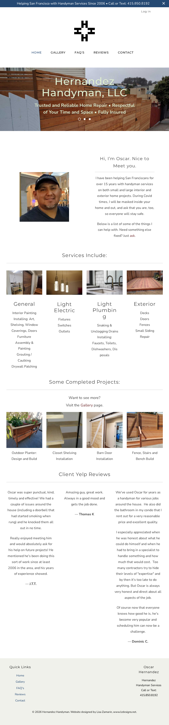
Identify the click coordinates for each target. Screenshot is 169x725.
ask (132, 235)
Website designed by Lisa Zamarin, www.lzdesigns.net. (103, 712)
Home (37, 52)
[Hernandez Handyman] (84, 32)
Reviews (101, 52)
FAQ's (79, 52)
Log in (146, 11)
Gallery (58, 52)
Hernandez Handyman (55, 712)
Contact (126, 52)
